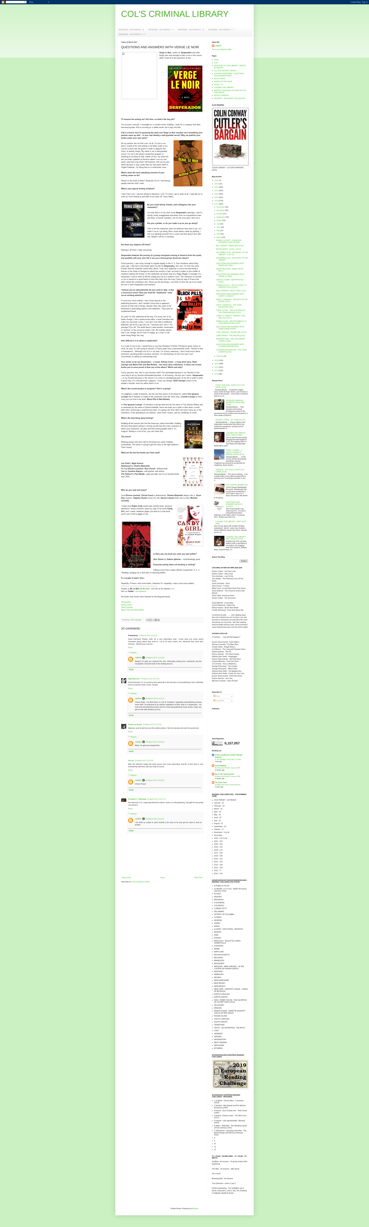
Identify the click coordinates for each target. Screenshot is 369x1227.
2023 (216, 184)
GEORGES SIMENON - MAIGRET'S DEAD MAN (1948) (235, 402)
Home (162, 878)
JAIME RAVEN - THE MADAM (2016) (230, 336)
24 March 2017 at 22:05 (144, 761)
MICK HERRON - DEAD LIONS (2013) (231, 291)
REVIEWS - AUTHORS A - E (131, 29)
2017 (216, 204)
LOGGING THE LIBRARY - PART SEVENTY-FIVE (236, 538)
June (218, 227)
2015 (216, 364)
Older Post (198, 878)
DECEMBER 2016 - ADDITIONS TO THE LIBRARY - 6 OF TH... (232, 253)
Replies (134, 653)
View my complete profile (221, 49)
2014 (216, 367)
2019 (216, 197)
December (220, 207)
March (219, 237)
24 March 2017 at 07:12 (155, 699)
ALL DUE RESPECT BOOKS (225, 71)
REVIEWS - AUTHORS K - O (191, 29)
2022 (216, 187)
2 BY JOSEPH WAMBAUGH (237, 485)
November (220, 210)
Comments (219, 701)
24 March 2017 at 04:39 (155, 658)
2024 (216, 180)
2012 (216, 374)
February (220, 356)
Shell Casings (127, 607)
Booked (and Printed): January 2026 (227, 768)
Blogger (195, 1209)
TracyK (131, 761)
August (219, 220)
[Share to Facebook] (155, 619)
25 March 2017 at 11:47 (155, 819)
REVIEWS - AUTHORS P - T (221, 29)
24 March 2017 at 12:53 (152, 725)
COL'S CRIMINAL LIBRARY (175, 14)
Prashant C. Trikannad (137, 799)
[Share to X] (153, 619)
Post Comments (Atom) (141, 882)
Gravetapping (220, 766)
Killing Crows (126, 605)
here (172, 589)
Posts (217, 696)
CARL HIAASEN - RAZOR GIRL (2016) (231, 332)
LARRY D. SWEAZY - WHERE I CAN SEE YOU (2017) (230, 317)
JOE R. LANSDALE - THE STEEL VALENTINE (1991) (229, 306)
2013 (216, 370)
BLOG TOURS (219, 79)
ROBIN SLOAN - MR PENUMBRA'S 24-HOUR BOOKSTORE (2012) (231, 322)
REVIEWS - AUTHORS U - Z (132, 34)
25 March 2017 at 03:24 (155, 742)
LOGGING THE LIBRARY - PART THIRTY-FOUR (236, 434)
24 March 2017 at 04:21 (148, 635)
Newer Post (126, 878)
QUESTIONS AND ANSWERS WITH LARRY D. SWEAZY (230, 295)
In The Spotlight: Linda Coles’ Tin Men (228, 759)
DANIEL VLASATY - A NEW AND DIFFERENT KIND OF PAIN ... (228, 241)
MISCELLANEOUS (221, 95)
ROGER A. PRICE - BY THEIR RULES (230, 420)
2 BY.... (216, 63)
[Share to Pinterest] (158, 619)
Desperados (126, 602)
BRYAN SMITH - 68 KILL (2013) (228, 249)
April (218, 234)
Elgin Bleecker (134, 679)
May (218, 231)
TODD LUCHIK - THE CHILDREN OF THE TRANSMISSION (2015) (230, 311)
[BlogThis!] (150, 619)
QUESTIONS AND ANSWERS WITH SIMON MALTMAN (230, 264)
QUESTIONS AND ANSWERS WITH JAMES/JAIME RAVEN (230, 328)
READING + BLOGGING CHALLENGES (229, 98)
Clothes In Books (135, 725)
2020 (216, 194)
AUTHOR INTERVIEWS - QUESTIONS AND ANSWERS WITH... (229, 75)
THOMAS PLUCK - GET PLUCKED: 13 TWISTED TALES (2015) (231, 286)
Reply (130, 647)
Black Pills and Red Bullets (132, 610)
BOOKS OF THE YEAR (223, 82)
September (221, 217)
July (218, 224)
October (219, 214)
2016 (216, 360)
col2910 (138, 658)
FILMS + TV (218, 85)
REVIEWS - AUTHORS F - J (161, 29)
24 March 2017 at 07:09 (150, 679)
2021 (216, 191)
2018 (216, 201)
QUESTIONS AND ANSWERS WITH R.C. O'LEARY (234, 504)
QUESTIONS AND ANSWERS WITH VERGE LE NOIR (230, 275)
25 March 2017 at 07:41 (156, 799)
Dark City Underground (224, 774)
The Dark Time (221, 783)
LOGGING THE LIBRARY (224, 87)
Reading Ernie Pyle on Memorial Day (227, 785)
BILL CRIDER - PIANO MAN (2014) (230, 246)
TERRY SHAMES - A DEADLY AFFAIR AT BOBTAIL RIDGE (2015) (235, 452)
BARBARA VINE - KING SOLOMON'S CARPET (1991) (230, 340)
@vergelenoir (140, 591)
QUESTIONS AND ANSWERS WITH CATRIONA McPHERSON (230, 345)
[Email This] (147, 619)
